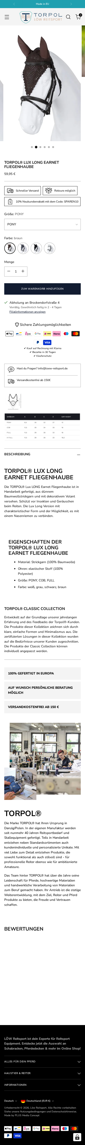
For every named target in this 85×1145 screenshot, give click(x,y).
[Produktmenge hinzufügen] (23, 271)
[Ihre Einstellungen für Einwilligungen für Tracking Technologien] (77, 1137)
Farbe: (13, 238)
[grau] (23, 248)
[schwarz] (36, 248)
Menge (9, 262)
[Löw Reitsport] (40, 17)
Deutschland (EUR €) (38, 1101)
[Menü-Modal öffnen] (7, 17)
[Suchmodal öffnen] (68, 17)
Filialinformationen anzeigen (27, 312)
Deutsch (9, 1101)
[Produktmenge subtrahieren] (8, 271)
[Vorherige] (14, 4)
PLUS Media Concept (27, 1115)
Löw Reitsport (38, 1108)
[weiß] (49, 248)
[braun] (10, 248)
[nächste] (71, 4)
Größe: (14, 214)
